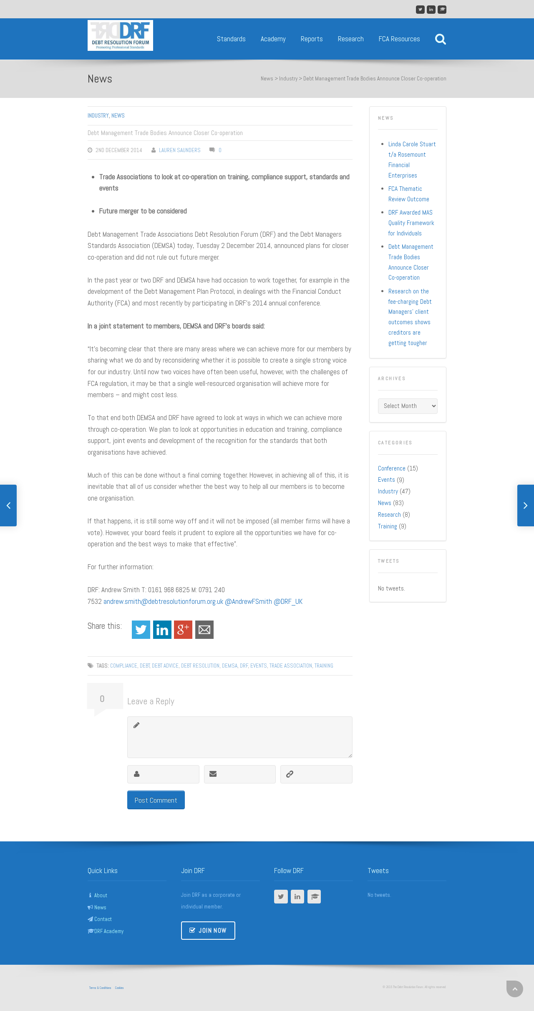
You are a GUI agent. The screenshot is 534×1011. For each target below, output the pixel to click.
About (100, 895)
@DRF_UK (288, 601)
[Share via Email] (204, 628)
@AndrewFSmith (248, 601)
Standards (231, 38)
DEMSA (229, 665)
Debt (145, 665)
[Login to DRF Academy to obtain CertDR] (442, 9)
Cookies (119, 988)
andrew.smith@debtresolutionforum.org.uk (163, 601)
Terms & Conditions (100, 988)
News (100, 78)
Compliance (123, 665)
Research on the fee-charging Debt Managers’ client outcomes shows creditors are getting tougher (410, 317)
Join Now (212, 930)
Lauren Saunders (180, 150)
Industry (288, 78)
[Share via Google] (183, 628)
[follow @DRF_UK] (420, 9)
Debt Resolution (200, 665)
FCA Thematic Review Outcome (408, 194)
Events (258, 665)
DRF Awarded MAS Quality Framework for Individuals (411, 223)
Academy (273, 38)
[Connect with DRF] (431, 9)
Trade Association (291, 665)
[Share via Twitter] (141, 628)
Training (324, 665)
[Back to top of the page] (514, 989)
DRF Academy (108, 931)
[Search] (440, 39)
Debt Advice (165, 665)
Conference (392, 468)
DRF (244, 665)
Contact (103, 919)
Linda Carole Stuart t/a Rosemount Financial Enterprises (412, 159)
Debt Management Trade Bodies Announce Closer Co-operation (410, 262)
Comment (136, 725)
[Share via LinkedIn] (162, 628)
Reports (312, 38)
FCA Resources (399, 38)
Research (351, 38)
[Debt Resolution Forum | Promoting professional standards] (120, 23)
